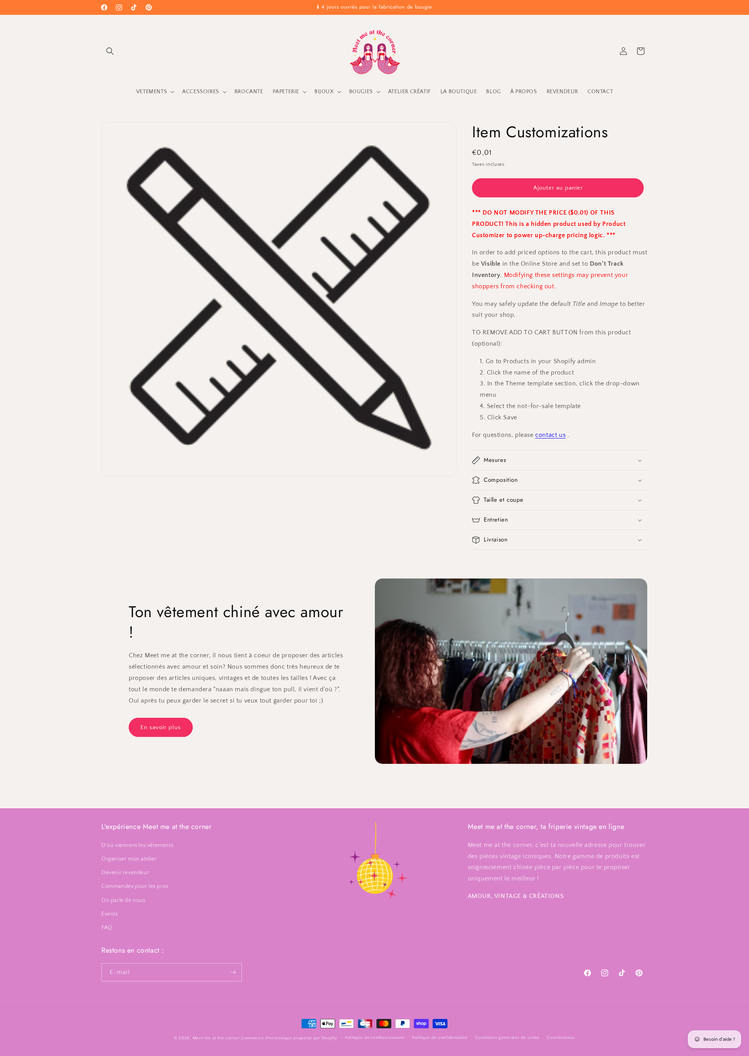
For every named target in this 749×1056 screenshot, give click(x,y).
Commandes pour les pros (135, 886)
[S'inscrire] (232, 972)
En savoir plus (160, 727)
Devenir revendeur (125, 872)
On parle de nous (123, 900)
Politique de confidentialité (440, 1037)
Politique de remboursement (374, 1037)
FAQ (106, 927)
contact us (550, 434)
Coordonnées (561, 1037)
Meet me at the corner (216, 1038)
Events (109, 913)
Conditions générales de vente (507, 1037)
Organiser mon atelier (129, 858)
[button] (110, 51)
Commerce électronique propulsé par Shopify (289, 1038)
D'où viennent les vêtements (137, 845)
